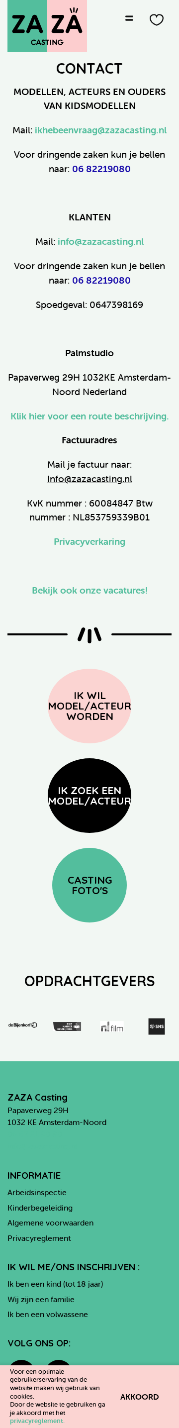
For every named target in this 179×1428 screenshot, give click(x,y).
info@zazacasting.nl (101, 241)
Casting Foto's (90, 885)
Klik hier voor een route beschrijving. (89, 416)
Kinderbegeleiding (40, 1208)
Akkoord (139, 1397)
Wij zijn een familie (41, 1299)
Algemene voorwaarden (50, 1222)
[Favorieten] (157, 20)
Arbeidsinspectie (37, 1192)
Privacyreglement (39, 1238)
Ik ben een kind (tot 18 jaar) (55, 1284)
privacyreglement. (37, 1421)
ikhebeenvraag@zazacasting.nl (101, 130)
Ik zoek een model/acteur (89, 795)
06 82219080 (101, 169)
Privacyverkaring (89, 541)
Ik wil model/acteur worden (89, 705)
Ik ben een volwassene (47, 1314)
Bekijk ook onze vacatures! (90, 590)
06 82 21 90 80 (34, 1134)
